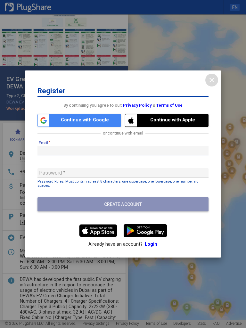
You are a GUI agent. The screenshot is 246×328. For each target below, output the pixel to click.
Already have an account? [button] (122, 244)
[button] (79, 120)
